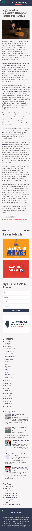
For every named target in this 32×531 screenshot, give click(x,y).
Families (7, 491)
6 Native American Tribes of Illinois (20, 454)
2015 (6, 401)
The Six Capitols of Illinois (18, 414)
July (6, 361)
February (8, 374)
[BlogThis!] (9, 217)
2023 (6, 380)
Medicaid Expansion (11, 504)
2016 (6, 398)
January (7, 377)
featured (9, 219)
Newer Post (6, 230)
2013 (6, 406)
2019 (6, 391)
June (6, 364)
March (7, 372)
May (6, 367)
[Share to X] (11, 217)
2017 (6, 396)
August (7, 359)
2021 (6, 385)
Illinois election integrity (20, 219)
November (8, 351)
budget (7, 486)
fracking (7, 500)
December (8, 349)
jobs (6, 488)
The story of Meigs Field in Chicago (20, 428)
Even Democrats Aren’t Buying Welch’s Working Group (20, 468)
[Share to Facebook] (13, 217)
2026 (6, 341)
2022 (6, 383)
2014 (6, 404)
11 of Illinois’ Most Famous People (20, 441)
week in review (9, 495)
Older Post (26, 230)
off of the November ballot (11, 91)
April (6, 369)
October (7, 354)
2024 (6, 346)
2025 (6, 344)
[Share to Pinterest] (14, 217)
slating (6, 65)
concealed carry (10, 493)
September (8, 356)
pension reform (10, 497)
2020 (6, 388)
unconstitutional (7, 117)
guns (6, 502)
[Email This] (7, 217)
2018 (6, 393)
